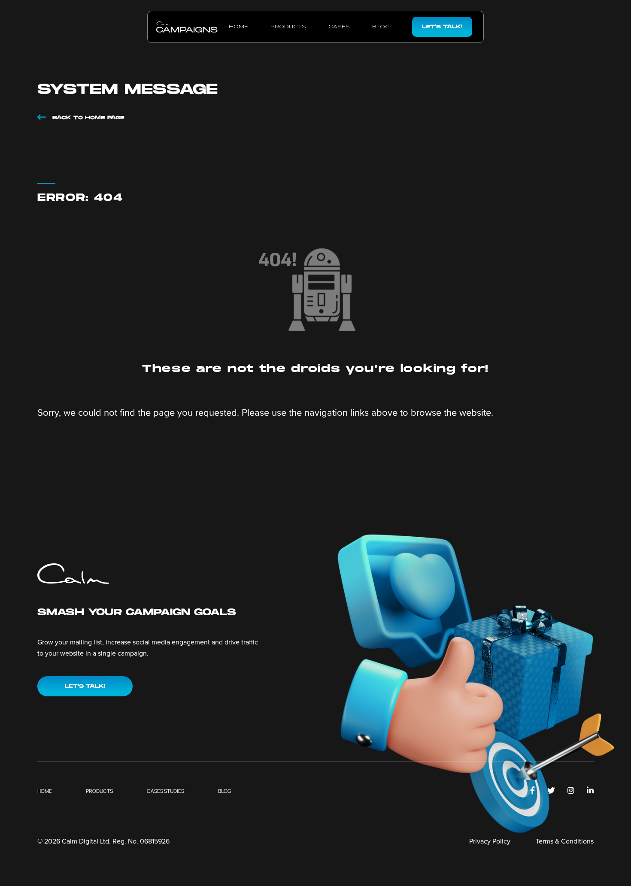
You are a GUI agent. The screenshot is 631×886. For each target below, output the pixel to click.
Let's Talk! (442, 27)
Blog (381, 26)
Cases (339, 26)
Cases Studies (165, 791)
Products (288, 26)
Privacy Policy (489, 841)
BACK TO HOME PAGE (87, 118)
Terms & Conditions (565, 841)
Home (238, 26)
